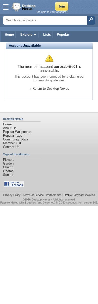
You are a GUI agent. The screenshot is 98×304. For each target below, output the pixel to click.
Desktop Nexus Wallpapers (24, 7)
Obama (8, 171)
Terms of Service (33, 194)
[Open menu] (6, 7)
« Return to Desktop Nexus (49, 88)
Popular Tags (12, 135)
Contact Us (11, 147)
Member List (12, 143)
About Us (10, 128)
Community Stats (15, 139)
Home (9, 34)
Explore (26, 34)
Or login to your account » (52, 11)
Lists (47, 34)
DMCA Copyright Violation (79, 194)
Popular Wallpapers (17, 132)
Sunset (8, 175)
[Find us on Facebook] (14, 186)
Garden (8, 163)
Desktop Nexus (41, 199)
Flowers (8, 160)
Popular (63, 34)
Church (8, 167)
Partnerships (54, 194)
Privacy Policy (12, 194)
